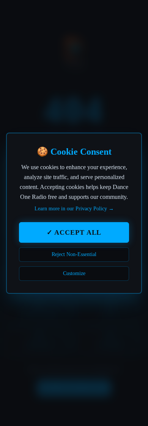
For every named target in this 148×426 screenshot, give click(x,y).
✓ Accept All (74, 232)
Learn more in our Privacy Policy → (74, 208)
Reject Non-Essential (74, 254)
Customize (74, 273)
